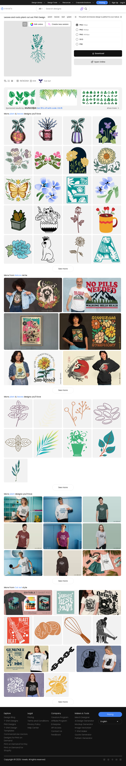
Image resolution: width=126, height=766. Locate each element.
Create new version (60, 24)
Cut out (18, 587)
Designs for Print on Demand (13, 739)
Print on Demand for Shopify (13, 749)
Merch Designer (82, 717)
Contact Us (56, 731)
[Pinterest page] (112, 760)
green (69, 17)
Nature (18, 275)
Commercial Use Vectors (16, 734)
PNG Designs (10, 724)
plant (50, 17)
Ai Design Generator (84, 720)
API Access (56, 727)
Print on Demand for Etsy (15, 744)
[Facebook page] (108, 760)
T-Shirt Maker (81, 731)
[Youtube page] (116, 760)
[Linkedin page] (120, 760)
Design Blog (9, 717)
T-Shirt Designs (11, 720)
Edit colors (38, 24)
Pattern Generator (83, 738)
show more (112, 108)
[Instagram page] (104, 760)
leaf (63, 17)
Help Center (33, 727)
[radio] (77, 25)
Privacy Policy (34, 724)
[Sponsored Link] (21, 97)
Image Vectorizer (83, 727)
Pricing (31, 717)
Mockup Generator (84, 724)
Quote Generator (83, 734)
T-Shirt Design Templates (10, 729)
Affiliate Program (59, 720)
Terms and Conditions (38, 720)
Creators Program (59, 717)
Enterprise (56, 724)
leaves (56, 17)
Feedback (56, 734)
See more (63, 268)
